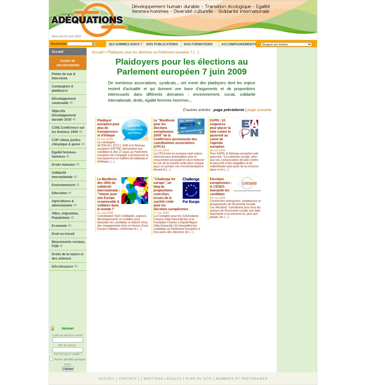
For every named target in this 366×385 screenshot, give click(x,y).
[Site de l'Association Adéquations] (89, 27)
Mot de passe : (67, 345)
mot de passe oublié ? (68, 354)
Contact (128, 378)
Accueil (57, 52)
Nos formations (198, 44)
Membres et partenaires (242, 378)
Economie (60, 226)
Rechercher (58, 43)
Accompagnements (238, 44)
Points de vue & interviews (64, 76)
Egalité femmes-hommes (64, 154)
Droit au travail (63, 234)
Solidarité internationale (62, 175)
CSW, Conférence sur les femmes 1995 (68, 130)
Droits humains (64, 164)
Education (60, 193)
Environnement (64, 185)
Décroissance (63, 266)
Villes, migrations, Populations (65, 216)
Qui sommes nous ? (125, 44)
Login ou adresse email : (68, 335)
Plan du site (199, 378)
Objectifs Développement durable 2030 (64, 115)
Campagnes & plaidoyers (62, 88)
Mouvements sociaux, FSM (68, 244)
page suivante (259, 110)
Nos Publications (162, 44)
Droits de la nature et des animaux (68, 256)
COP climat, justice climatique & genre (66, 142)
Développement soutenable (64, 101)
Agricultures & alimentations (63, 203)
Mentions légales (163, 378)
